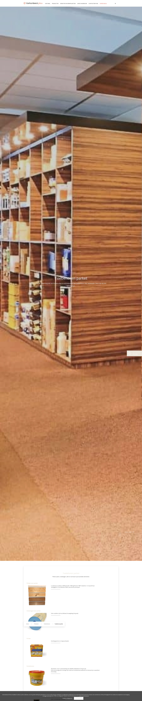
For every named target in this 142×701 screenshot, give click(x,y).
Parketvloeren (47, 624)
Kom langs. (137, 353)
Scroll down (128, 532)
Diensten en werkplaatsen (68, 3)
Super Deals (103, 3)
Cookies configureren (67, 698)
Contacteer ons (93, 3)
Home (27, 624)
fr (115, 3)
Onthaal (47, 3)
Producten (55, 3)
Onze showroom (82, 3)
